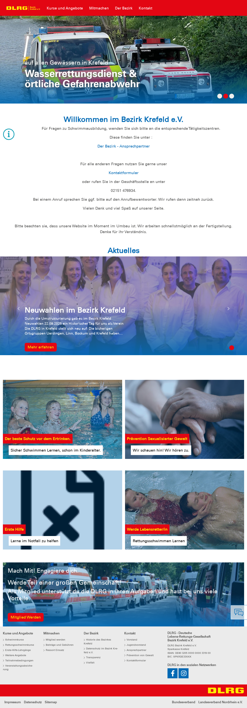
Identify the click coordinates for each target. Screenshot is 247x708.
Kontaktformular (124, 172)
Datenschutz (33, 702)
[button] (18, 310)
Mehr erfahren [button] (41, 347)
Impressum (12, 702)
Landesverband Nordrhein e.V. (220, 702)
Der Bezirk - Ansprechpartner (123, 146)
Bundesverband (183, 702)
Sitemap (51, 702)
